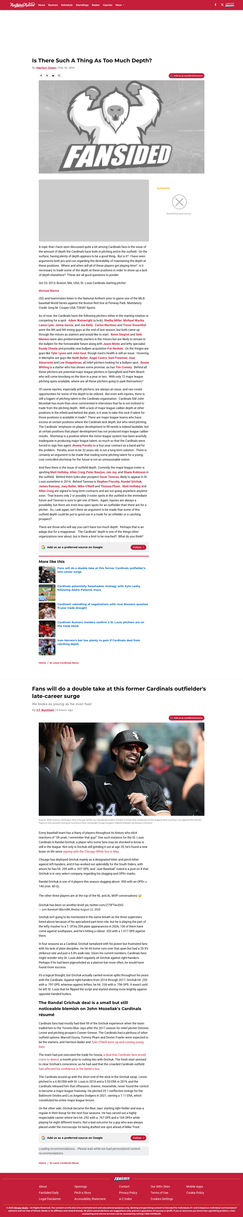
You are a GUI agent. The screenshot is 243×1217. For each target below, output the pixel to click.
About (43, 1186)
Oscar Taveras (109, 477)
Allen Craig (77, 472)
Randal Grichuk (131, 481)
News (41, 5)
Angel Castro (98, 358)
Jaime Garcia (64, 325)
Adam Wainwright (80, 320)
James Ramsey (49, 486)
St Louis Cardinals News (64, 662)
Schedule (67, 5)
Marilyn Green (46, 67)
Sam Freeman (117, 358)
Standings (82, 5)
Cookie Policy (195, 1192)
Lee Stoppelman (70, 362)
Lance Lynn (46, 325)
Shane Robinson (134, 472)
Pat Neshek (115, 348)
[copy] (59, 75)
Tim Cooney (124, 367)
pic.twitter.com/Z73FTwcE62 (104, 905)
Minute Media (21, 1207)
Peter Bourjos (95, 472)
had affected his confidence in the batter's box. (69, 1069)
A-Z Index (125, 1199)
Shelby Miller (113, 320)
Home (42, 662)
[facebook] (215, 4)
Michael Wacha (49, 291)
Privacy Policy (128, 1192)
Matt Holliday (59, 472)
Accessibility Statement (90, 1199)
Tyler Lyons (58, 353)
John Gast (79, 353)
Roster (96, 5)
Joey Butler (68, 486)
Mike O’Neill (86, 486)
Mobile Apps (194, 1186)
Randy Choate (48, 348)
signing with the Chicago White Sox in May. (91, 851)
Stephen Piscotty (108, 481)
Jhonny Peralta (82, 445)
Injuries (107, 5)
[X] (222, 4)
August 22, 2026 (90, 909)
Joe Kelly (86, 325)
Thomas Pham (110, 486)
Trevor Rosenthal (134, 325)
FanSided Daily (49, 1192)
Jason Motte (111, 344)
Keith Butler (80, 358)
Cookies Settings (162, 1199)
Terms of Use (159, 1192)
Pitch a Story (82, 1192)
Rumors (53, 5)
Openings (80, 1186)
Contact (124, 1186)
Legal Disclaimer (50, 1199)
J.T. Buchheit (45, 710)
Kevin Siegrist (120, 334)
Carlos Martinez (106, 325)
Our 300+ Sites (160, 1186)
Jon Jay (111, 472)
